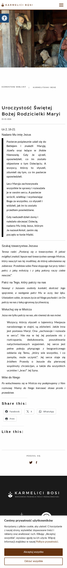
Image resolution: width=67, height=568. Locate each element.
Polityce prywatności (47, 542)
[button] (4, 18)
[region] (33, 542)
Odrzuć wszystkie (33, 561)
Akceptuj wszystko (33, 552)
